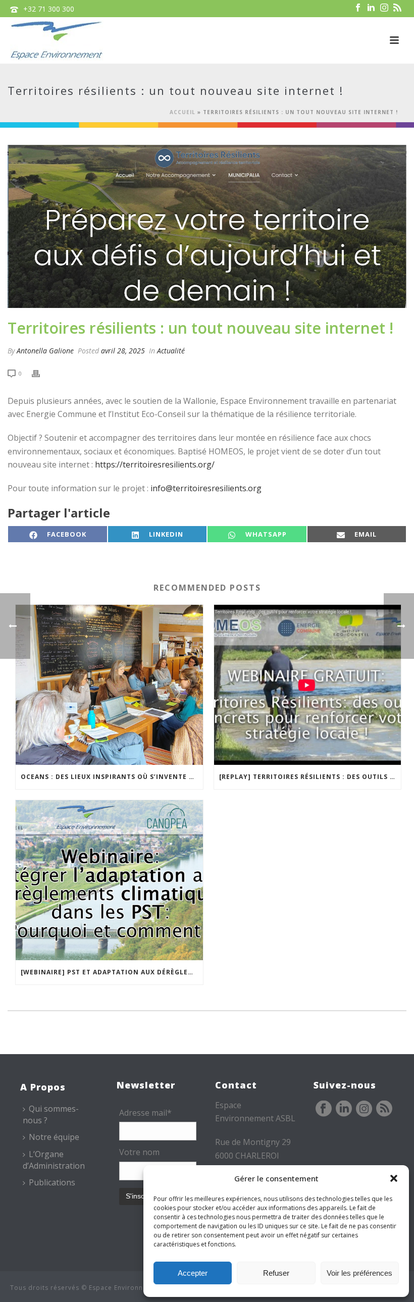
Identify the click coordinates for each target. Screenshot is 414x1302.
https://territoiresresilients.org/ (155, 464)
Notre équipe (54, 1136)
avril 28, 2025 (123, 350)
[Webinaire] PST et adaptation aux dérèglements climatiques (112, 972)
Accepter (193, 1273)
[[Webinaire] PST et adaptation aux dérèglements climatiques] (109, 880)
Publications (52, 1182)
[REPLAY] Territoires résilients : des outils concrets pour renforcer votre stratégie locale (310, 776)
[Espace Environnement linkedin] (344, 1109)
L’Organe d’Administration (54, 1160)
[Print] (41, 373)
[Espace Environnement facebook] (324, 1109)
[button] (394, 1178)
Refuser (276, 1273)
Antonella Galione (45, 350)
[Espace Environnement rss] (384, 1109)
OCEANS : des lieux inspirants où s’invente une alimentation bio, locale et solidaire (112, 776)
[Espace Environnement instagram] (364, 1109)
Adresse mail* (145, 1112)
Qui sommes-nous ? (51, 1114)
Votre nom (139, 1152)
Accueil (182, 112)
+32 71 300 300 (48, 9)
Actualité (171, 350)
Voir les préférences (359, 1273)
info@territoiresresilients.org (206, 488)
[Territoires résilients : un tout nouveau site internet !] (207, 226)
